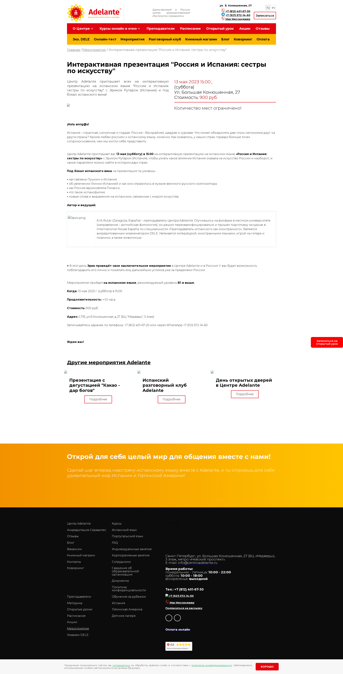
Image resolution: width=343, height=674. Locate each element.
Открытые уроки (79, 609)
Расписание (190, 29)
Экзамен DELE (78, 635)
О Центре (81, 29)
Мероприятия (132, 39)
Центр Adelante (79, 523)
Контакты (74, 562)
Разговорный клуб (165, 39)
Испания (118, 603)
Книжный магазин (201, 39)
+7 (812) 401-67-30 (238, 11)
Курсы (116, 523)
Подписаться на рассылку (183, 608)
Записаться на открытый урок (327, 342)
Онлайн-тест (105, 39)
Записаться (265, 15)
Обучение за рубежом (129, 596)
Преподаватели (160, 29)
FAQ (115, 542)
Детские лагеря (124, 616)
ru (268, 7)
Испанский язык (124, 530)
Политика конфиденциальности (129, 589)
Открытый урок (220, 29)
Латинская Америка (127, 609)
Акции (244, 29)
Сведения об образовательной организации (125, 571)
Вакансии (74, 549)
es (273, 7)
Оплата (263, 39)
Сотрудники (121, 562)
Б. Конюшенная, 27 (238, 5)
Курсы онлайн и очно (118, 29)
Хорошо (267, 666)
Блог (225, 39)
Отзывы (263, 29)
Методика (74, 603)
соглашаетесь (121, 665)
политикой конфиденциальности (212, 665)
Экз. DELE (81, 39)
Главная (73, 49)
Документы (120, 580)
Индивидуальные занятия (132, 549)
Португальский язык (127, 536)
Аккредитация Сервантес (86, 530)
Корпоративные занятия (131, 555)
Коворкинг (243, 39)
